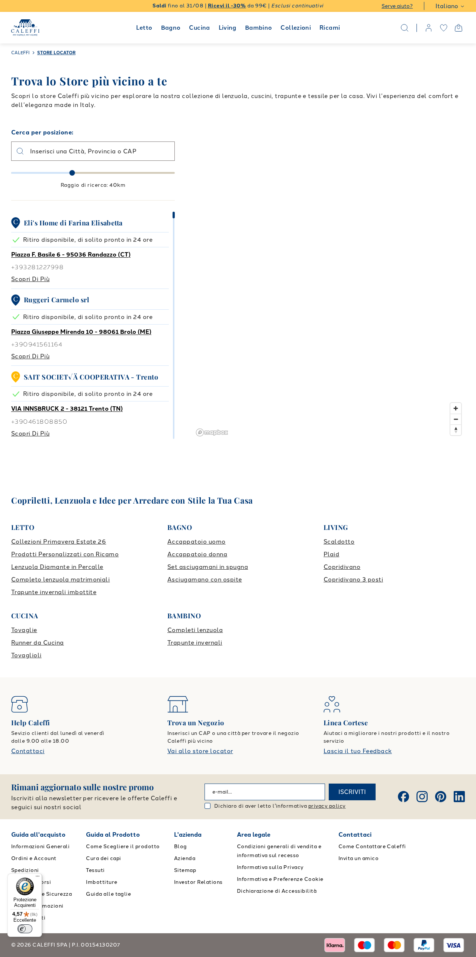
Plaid (331, 554)
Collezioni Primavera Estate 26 (58, 541)
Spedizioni (25, 870)
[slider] (72, 173)
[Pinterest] (440, 796)
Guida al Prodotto (113, 834)
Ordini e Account (34, 858)
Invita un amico (358, 858)
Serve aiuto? (397, 6)
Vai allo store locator (200, 751)
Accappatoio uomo (196, 541)
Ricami (329, 27)
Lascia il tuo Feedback (358, 751)
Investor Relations (198, 882)
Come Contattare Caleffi (372, 846)
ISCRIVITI (352, 791)
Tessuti (95, 870)
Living (228, 27)
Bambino (258, 27)
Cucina (199, 27)
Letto (144, 27)
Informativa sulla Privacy (270, 867)
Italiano (446, 6)
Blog (180, 846)
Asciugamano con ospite (204, 579)
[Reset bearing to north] (455, 429)
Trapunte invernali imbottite (53, 592)
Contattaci (28, 751)
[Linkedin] (459, 796)
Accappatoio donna (197, 554)
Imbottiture (101, 882)
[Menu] (37, 877)
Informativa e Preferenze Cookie (280, 879)
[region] (329, 283)
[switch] (24, 928)
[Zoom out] (455, 419)
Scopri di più (30, 279)
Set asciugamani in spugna (207, 566)
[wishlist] (443, 28)
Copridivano (342, 566)
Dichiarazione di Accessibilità (276, 891)
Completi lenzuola (195, 630)
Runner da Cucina (37, 642)
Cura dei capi (103, 858)
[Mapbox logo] (212, 432)
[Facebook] (403, 796)
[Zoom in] (455, 408)
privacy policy (327, 806)
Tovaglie (24, 630)
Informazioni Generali (40, 846)
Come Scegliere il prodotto (123, 846)
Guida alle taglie (108, 894)
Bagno (171, 27)
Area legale (253, 834)
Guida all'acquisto (38, 834)
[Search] (404, 28)
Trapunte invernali (194, 642)
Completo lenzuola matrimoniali (60, 579)
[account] (428, 28)
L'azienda (188, 834)
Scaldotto (339, 541)
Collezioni (295, 27)
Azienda (184, 858)
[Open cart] (458, 28)
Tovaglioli (26, 655)
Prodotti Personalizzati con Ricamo (65, 554)
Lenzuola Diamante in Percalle (57, 566)
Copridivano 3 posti (353, 579)
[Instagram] (422, 796)
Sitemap (185, 870)
